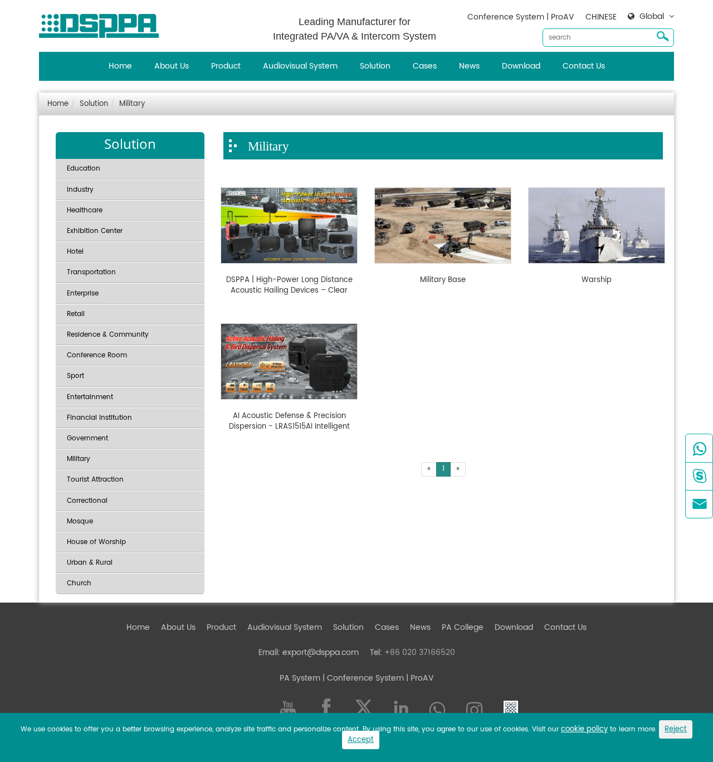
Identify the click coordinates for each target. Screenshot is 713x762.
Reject (676, 729)
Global (651, 16)
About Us (171, 66)
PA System (300, 678)
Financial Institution (99, 417)
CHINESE (601, 17)
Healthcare (84, 210)
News (469, 66)
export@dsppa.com (320, 652)
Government (87, 438)
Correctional (87, 501)
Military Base (443, 280)
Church (79, 583)
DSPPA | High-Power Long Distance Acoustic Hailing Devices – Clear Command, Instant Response (289, 286)
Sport (75, 376)
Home (120, 66)
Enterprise (83, 293)
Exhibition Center (95, 231)
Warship (597, 280)
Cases (425, 66)
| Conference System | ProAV (377, 678)
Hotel (75, 251)
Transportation (91, 272)
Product (226, 66)
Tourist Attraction (95, 479)
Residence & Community (108, 334)
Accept (361, 740)
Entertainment (90, 397)
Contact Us (584, 66)
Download (521, 66)
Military (132, 104)
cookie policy (584, 729)
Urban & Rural (90, 562)
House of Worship (96, 542)
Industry (80, 190)
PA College (463, 627)
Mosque (80, 521)
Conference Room (97, 355)
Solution (375, 66)
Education (83, 168)
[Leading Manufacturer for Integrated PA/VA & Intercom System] (103, 23)
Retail (76, 314)
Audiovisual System (300, 66)
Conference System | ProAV (520, 17)
